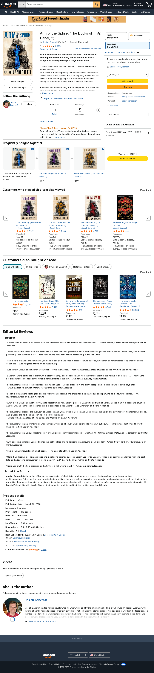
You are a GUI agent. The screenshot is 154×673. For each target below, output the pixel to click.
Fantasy (48, 26)
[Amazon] (8, 4)
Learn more (59, 137)
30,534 (135, 310)
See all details (46, 121)
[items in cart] (149, 4)
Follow (29, 104)
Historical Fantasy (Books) (26, 541)
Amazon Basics (46, 12)
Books (134, 12)
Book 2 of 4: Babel (48, 49)
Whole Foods (106, 12)
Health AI (14, 12)
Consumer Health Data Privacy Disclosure (80, 664)
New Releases (77, 12)
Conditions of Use (39, 664)
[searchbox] (59, 4)
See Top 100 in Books (54, 535)
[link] (54, 158)
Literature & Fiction (17, 26)
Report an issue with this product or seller (63, 98)
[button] (4, 12)
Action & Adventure (35, 26)
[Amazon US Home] (49, 656)
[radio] (116, 36)
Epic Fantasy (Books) (26, 545)
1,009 (28, 304)
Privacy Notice (55, 664)
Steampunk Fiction (21, 538)
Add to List (114, 114)
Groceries (92, 12)
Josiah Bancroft (50, 42)
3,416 (54, 307)
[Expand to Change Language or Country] (110, 5)
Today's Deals (122, 12)
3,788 (108, 307)
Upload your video (13, 575)
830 (80, 310)
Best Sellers (62, 12)
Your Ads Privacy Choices (109, 664)
